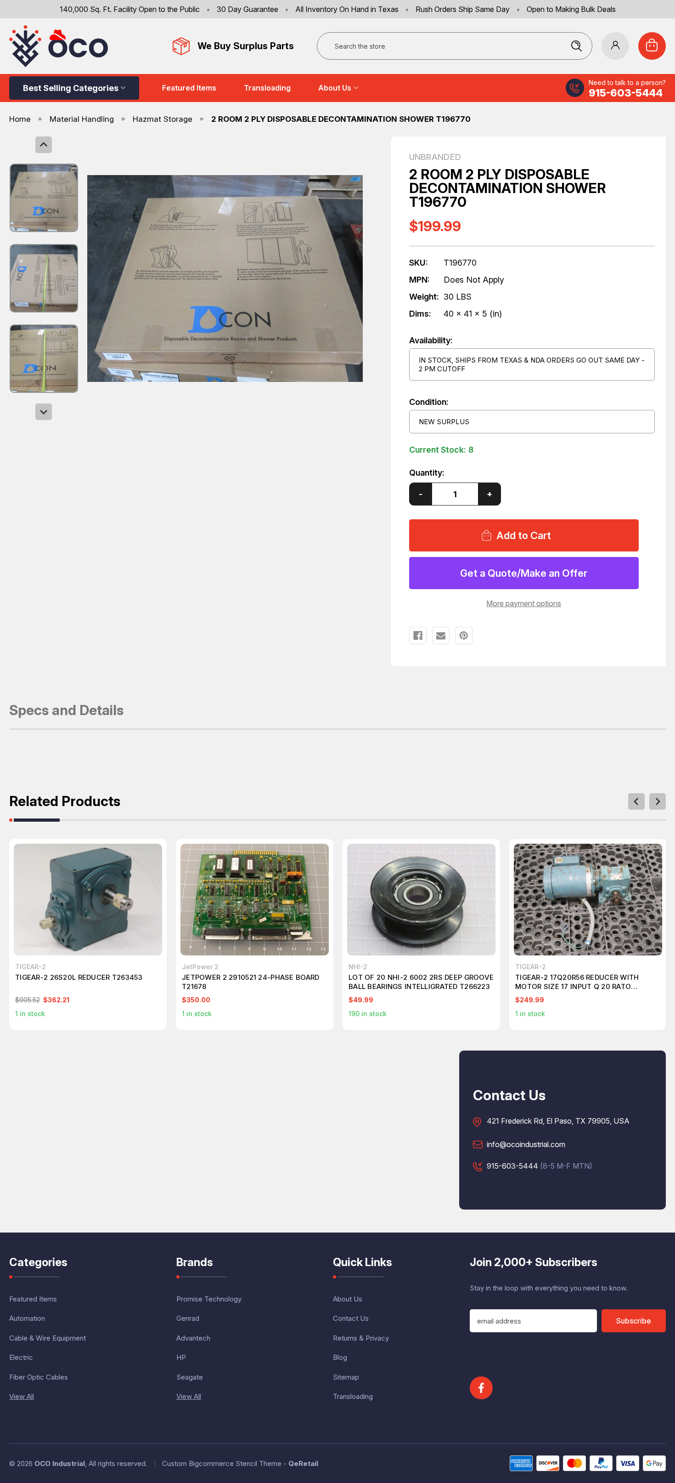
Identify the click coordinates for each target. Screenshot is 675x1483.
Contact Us (351, 1318)
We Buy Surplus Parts (245, 45)
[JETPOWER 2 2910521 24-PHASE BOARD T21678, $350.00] (254, 899)
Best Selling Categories (70, 88)
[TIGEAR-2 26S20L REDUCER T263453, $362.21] (88, 899)
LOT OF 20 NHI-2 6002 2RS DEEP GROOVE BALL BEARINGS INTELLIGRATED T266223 (421, 982)
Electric (21, 1357)
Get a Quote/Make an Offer (523, 573)
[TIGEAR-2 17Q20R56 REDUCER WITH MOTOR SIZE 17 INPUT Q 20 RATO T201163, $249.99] (588, 899)
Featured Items (189, 87)
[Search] (576, 46)
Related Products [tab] (64, 801)
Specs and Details (66, 710)
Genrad (187, 1318)
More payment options (523, 603)
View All (21, 1396)
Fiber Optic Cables (38, 1377)
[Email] (441, 635)
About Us (334, 87)
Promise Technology (209, 1299)
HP (181, 1357)
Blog (340, 1357)
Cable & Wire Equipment (47, 1338)
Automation (27, 1318)
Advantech (193, 1338)
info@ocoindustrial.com (526, 1145)
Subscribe (633, 1320)
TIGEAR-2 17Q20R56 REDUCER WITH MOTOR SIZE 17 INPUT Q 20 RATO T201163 (577, 982)
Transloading (267, 87)
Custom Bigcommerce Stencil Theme (221, 1463)
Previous (43, 144)
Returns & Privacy (361, 1338)
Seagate (189, 1377)
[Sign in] (615, 46)
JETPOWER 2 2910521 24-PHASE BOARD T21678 (250, 982)
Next (43, 411)
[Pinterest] (463, 635)
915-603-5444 (626, 93)
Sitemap (346, 1377)
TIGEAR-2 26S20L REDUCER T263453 (78, 977)
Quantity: (426, 472)
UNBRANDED (435, 157)
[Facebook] (418, 635)
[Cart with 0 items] (652, 46)
